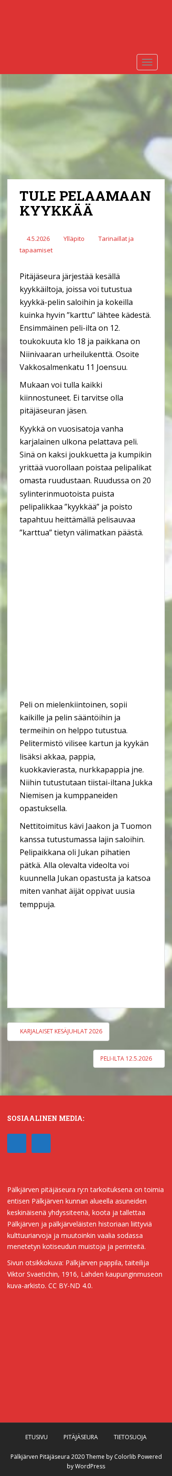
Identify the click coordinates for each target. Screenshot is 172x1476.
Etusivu (36, 1437)
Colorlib (125, 1457)
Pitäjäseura (81, 1437)
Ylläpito (74, 238)
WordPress (90, 1466)
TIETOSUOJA (130, 1437)
